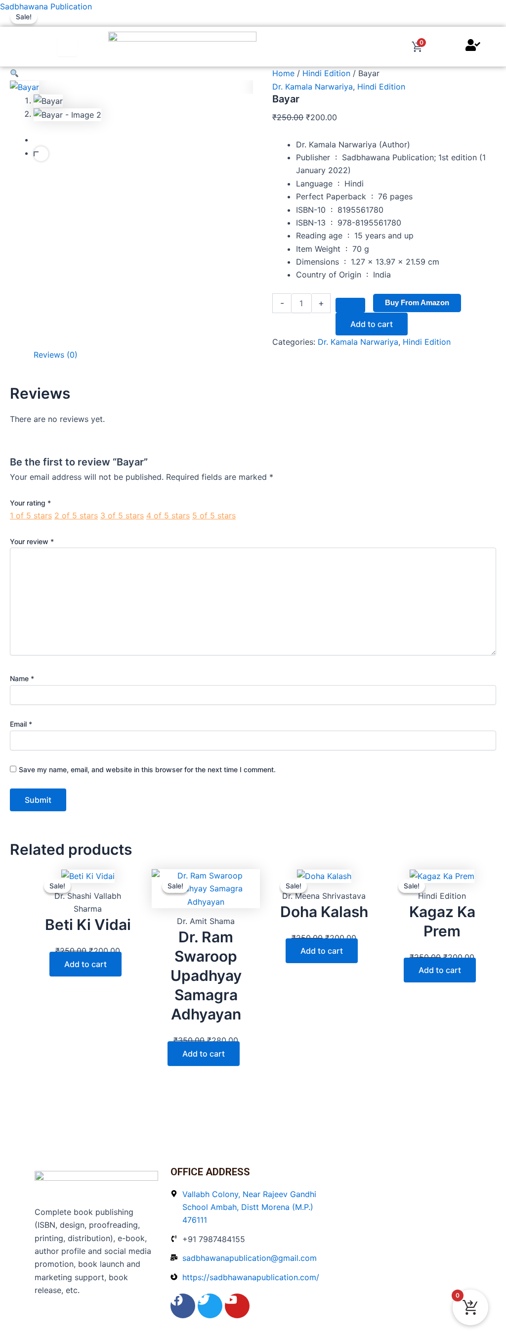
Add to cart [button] (85, 964)
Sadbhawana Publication (46, 6)
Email (21, 724)
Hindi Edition (326, 73)
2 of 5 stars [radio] (76, 515)
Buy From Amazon (417, 302)
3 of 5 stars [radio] (122, 515)
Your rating (30, 503)
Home (283, 73)
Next (41, 153)
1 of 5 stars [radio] (31, 515)
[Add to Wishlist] (350, 305)
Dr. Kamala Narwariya (312, 87)
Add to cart (371, 324)
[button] (131, 73)
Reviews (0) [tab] (56, 355)
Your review (32, 541)
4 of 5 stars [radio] (168, 515)
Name (22, 678)
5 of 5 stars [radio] (214, 515)
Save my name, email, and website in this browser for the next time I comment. (147, 769)
